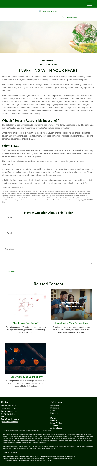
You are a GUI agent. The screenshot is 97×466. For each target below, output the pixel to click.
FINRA (68, 456)
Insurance (54, 413)
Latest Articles (56, 423)
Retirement (54, 405)
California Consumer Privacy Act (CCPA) (66, 446)
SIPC (73, 456)
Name (9, 217)
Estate (52, 410)
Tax (51, 415)
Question (9, 249)
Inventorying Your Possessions (71, 323)
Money (53, 418)
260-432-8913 (71, 17)
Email (9, 233)
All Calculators (56, 428)
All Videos (54, 425)
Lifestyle (53, 420)
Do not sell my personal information (44, 448)
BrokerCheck (47, 430)
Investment (54, 408)
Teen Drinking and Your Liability (26, 376)
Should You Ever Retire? (26, 323)
